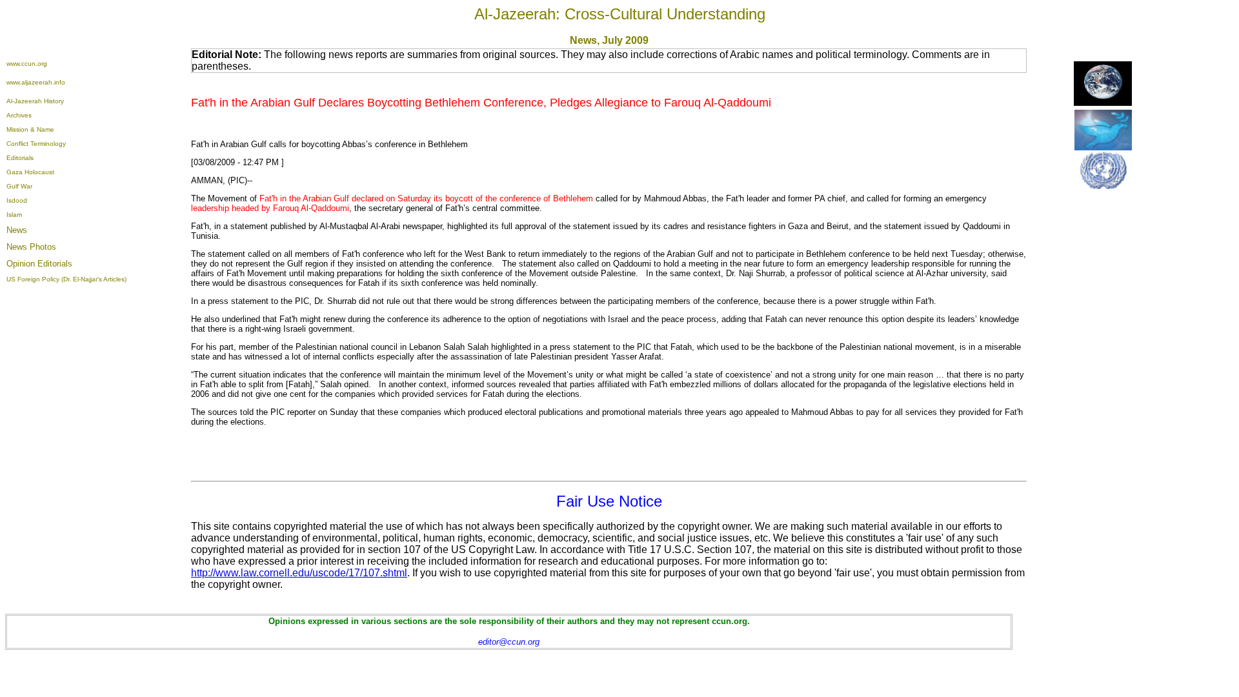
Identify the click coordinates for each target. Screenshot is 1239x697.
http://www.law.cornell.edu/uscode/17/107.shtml (299, 572)
